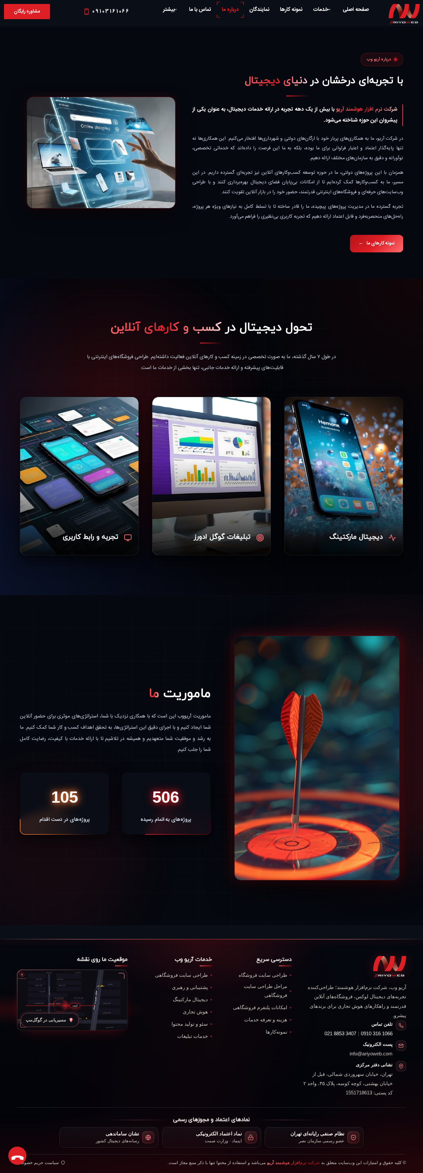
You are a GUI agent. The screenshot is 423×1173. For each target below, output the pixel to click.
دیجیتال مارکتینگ (190, 999)
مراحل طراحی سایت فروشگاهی (265, 991)
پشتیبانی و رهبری (190, 987)
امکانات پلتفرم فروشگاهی (260, 1007)
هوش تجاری (195, 1011)
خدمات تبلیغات (192, 1036)
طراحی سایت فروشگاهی (181, 975)
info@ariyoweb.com (371, 1053)
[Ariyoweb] (404, 15)
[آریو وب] (389, 967)
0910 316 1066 (377, 1033)
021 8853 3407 (340, 1033)
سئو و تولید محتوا (190, 1024)
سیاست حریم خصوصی (38, 1162)
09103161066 (111, 12)
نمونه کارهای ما (377, 243)
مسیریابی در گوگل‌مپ (46, 1019)
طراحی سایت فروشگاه (263, 975)
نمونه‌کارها (276, 1032)
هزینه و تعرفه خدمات (265, 1019)
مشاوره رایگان (27, 12)
